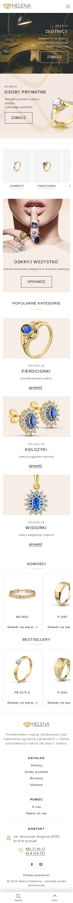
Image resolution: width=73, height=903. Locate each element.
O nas (36, 806)
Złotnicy (36, 765)
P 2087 (62, 617)
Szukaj (18, 900)
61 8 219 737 (35, 853)
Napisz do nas (36, 813)
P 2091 (62, 692)
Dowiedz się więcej (20, 627)
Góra (55, 900)
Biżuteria (36, 778)
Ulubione (36, 784)
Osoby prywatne (36, 771)
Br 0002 (22, 617)
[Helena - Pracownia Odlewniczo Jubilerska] (17, 6)
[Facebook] (32, 864)
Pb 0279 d (22, 692)
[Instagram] (41, 864)
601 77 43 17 (35, 848)
